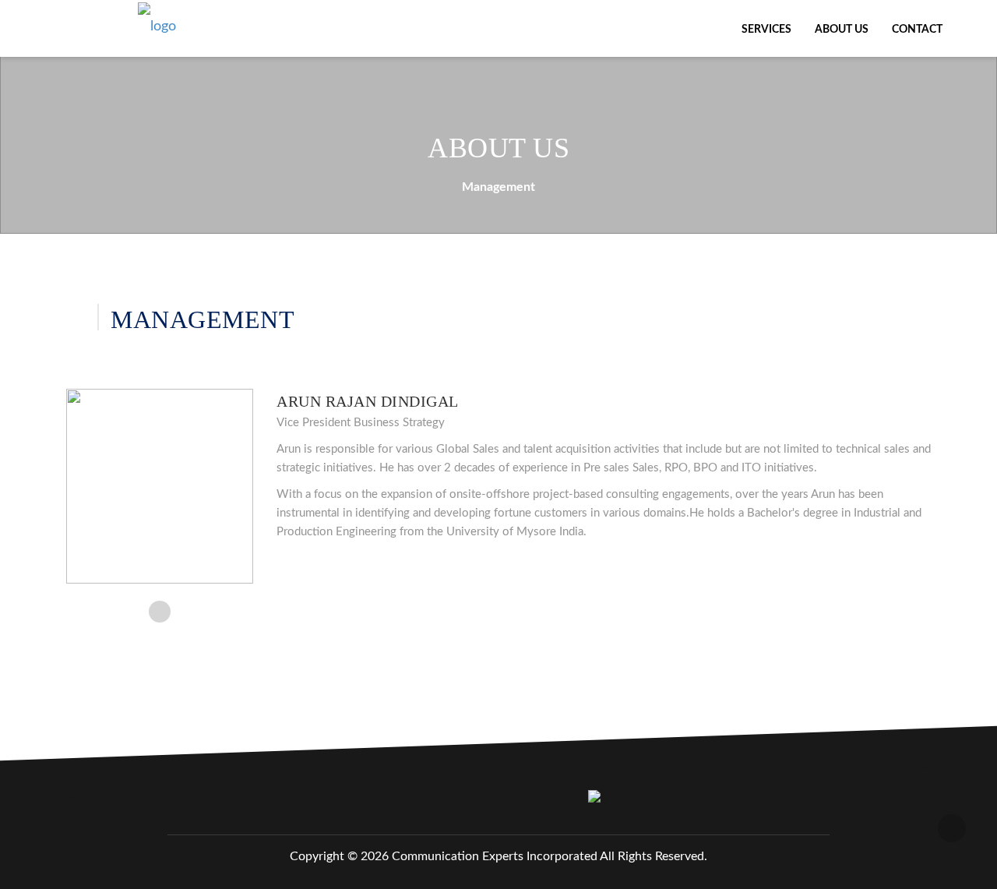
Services (766, 29)
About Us (841, 29)
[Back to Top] (952, 828)
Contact (917, 29)
